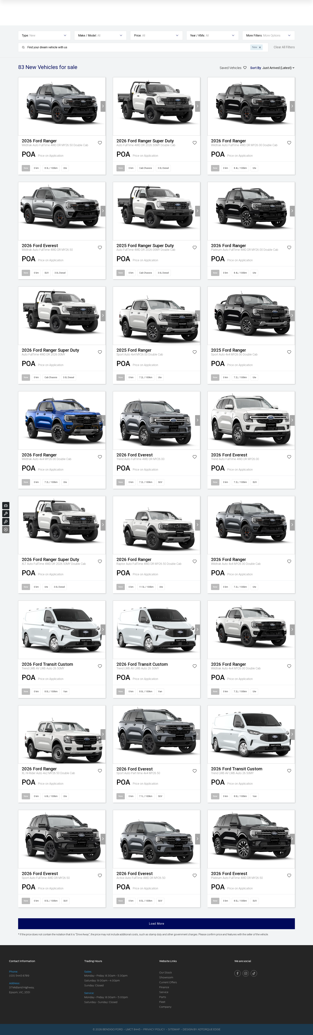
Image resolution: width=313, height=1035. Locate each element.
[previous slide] (20, 106)
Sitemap (174, 1029)
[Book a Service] (5, 513)
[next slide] (103, 106)
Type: (25, 35)
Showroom (166, 977)
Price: (137, 35)
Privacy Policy (154, 1029)
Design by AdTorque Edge (201, 1029)
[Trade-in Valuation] (5, 505)
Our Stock (165, 972)
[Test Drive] (5, 521)
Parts (162, 997)
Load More (156, 923)
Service (163, 992)
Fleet (162, 1002)
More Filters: (254, 35)
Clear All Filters (284, 47)
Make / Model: (87, 35)
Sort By (255, 68)
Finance (164, 987)
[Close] (5, 529)
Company (165, 1006)
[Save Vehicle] (100, 143)
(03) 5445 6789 (19, 975)
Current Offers (168, 982)
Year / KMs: (197, 35)
